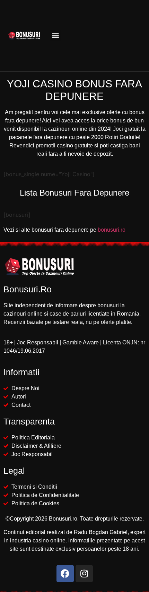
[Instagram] (84, 573)
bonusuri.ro (111, 230)
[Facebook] (65, 573)
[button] (55, 35)
